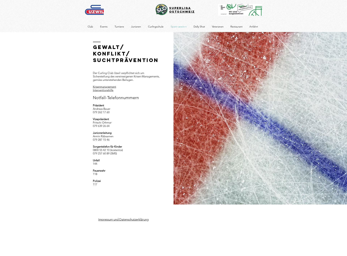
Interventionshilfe (103, 90)
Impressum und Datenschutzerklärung (123, 219)
